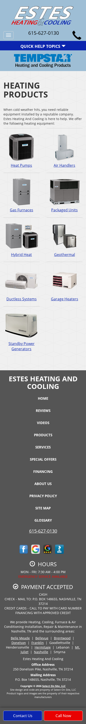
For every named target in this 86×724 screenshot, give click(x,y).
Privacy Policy (43, 496)
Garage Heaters (64, 299)
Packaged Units (64, 210)
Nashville (41, 652)
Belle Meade (20, 638)
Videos (43, 422)
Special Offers (43, 459)
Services (43, 447)
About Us (43, 483)
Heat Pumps (21, 165)
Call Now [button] (63, 715)
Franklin (37, 643)
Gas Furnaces (21, 210)
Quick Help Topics (40, 46)
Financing (43, 471)
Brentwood (62, 638)
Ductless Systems (21, 299)
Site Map (43, 508)
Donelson (18, 643)
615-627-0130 (43, 531)
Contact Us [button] (22, 715)
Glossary (43, 520)
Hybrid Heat (21, 254)
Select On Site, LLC (54, 686)
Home (43, 398)
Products (43, 435)
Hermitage (43, 647)
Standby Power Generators (21, 346)
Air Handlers (64, 165)
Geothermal (64, 254)
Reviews (43, 410)
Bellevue (41, 638)
